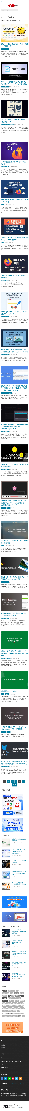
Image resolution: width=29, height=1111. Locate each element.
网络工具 (21, 1013)
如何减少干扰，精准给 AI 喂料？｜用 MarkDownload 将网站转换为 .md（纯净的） (14, 653)
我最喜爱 (11, 1006)
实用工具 (5, 1006)
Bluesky (17, 1083)
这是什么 (11, 124)
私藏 (19, 1011)
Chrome (2, 49)
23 (18, 86)
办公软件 (22, 1000)
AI (1, 507)
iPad (13, 995)
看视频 (14, 1011)
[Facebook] (2, 1078)
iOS (9, 995)
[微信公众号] (9, 1078)
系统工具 (15, 1013)
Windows (5, 1000)
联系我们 (3, 1046)
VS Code (18, 998)
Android (5, 990)
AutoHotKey (6, 993)
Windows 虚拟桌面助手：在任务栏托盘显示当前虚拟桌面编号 (19, 873)
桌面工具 (16, 1008)
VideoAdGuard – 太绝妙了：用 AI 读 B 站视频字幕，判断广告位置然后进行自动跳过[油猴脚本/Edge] (14, 503)
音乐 (24, 1016)
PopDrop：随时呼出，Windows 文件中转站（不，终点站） (19, 942)
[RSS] (20, 1078)
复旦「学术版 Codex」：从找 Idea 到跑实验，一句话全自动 (19, 964)
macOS (4, 998)
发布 (2, 1057)
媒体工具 (15, 1003)
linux (22, 995)
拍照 (22, 1006)
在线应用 (9, 1003)
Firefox (6, 49)
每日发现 (22, 1008)
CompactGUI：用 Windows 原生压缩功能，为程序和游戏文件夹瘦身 (19, 931)
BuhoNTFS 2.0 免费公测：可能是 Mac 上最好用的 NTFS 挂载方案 (19, 953)
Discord (22, 1083)
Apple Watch (12, 990)
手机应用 (17, 1006)
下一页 (14, 785)
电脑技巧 (7, 694)
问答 (20, 1016)
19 (21, 393)
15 (23, 781)
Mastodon (11, 1083)
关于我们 (3, 1044)
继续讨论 (3, 1047)
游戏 (4, 1011)
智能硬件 (10, 1008)
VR (13, 998)
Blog (12, 993)
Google (4, 995)
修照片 (16, 1000)
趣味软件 (15, 1016)
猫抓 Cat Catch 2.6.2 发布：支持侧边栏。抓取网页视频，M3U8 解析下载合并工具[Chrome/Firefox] (14, 388)
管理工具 (5, 1013)
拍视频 (4, 1008)
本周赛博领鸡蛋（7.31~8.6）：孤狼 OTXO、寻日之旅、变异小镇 (19, 974)
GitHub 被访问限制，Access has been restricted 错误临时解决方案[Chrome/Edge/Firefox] (14, 426)
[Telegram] (5, 1078)
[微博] (13, 1078)
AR (17, 990)
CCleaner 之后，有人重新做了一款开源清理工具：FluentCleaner (19, 851)
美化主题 (5, 1016)
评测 (10, 1016)
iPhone (17, 995)
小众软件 (10, 1105)
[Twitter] (16, 1078)
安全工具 (21, 1003)
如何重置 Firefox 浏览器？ (10, 691)
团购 (4, 1003)
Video (9, 998)
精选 (10, 393)
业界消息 (3, 166)
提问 (2, 1064)
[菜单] (1, 1)
